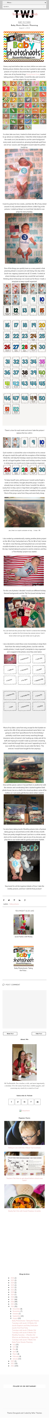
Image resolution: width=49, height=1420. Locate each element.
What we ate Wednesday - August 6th (25, 1337)
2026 (13, 1278)
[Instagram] (24, 1102)
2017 (12, 1299)
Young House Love (32, 74)
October (16, 1314)
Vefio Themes (36, 1413)
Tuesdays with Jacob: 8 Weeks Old (24, 1332)
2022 (13, 1287)
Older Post (39, 1033)
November (16, 1311)
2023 (13, 1285)
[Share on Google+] (25, 900)
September (17, 1316)
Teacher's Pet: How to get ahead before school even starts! (24, 1179)
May (14, 1349)
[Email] (38, 1102)
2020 (13, 1292)
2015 (13, 1304)
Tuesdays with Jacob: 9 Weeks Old (24, 1330)
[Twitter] (18, 1102)
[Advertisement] (24, 1243)
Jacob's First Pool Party (20, 1328)
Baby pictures (24, 22)
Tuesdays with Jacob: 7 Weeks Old (24, 1340)
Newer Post (10, 1033)
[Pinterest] (31, 1102)
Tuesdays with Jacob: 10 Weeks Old (24, 1323)
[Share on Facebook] (4, 900)
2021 (13, 1290)
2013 (13, 1361)
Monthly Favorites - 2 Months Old (23, 1335)
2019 (13, 1295)
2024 (13, 1283)
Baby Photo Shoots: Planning (22, 1342)
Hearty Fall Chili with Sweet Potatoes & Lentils (24, 1211)
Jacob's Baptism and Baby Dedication (25, 1325)
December (16, 1309)
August (15, 1318)
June (14, 1347)
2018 (13, 1297)
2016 (13, 1302)
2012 (13, 1363)
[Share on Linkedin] (19, 900)
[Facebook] (11, 1102)
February (16, 1356)
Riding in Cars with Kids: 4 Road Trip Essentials (24, 1148)
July (14, 1344)
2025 (13, 1280)
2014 (13, 1306)
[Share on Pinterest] (14, 900)
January (15, 1359)
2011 (13, 1366)
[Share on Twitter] (9, 900)
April (14, 1352)
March (15, 1354)
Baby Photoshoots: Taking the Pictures (25, 1321)
